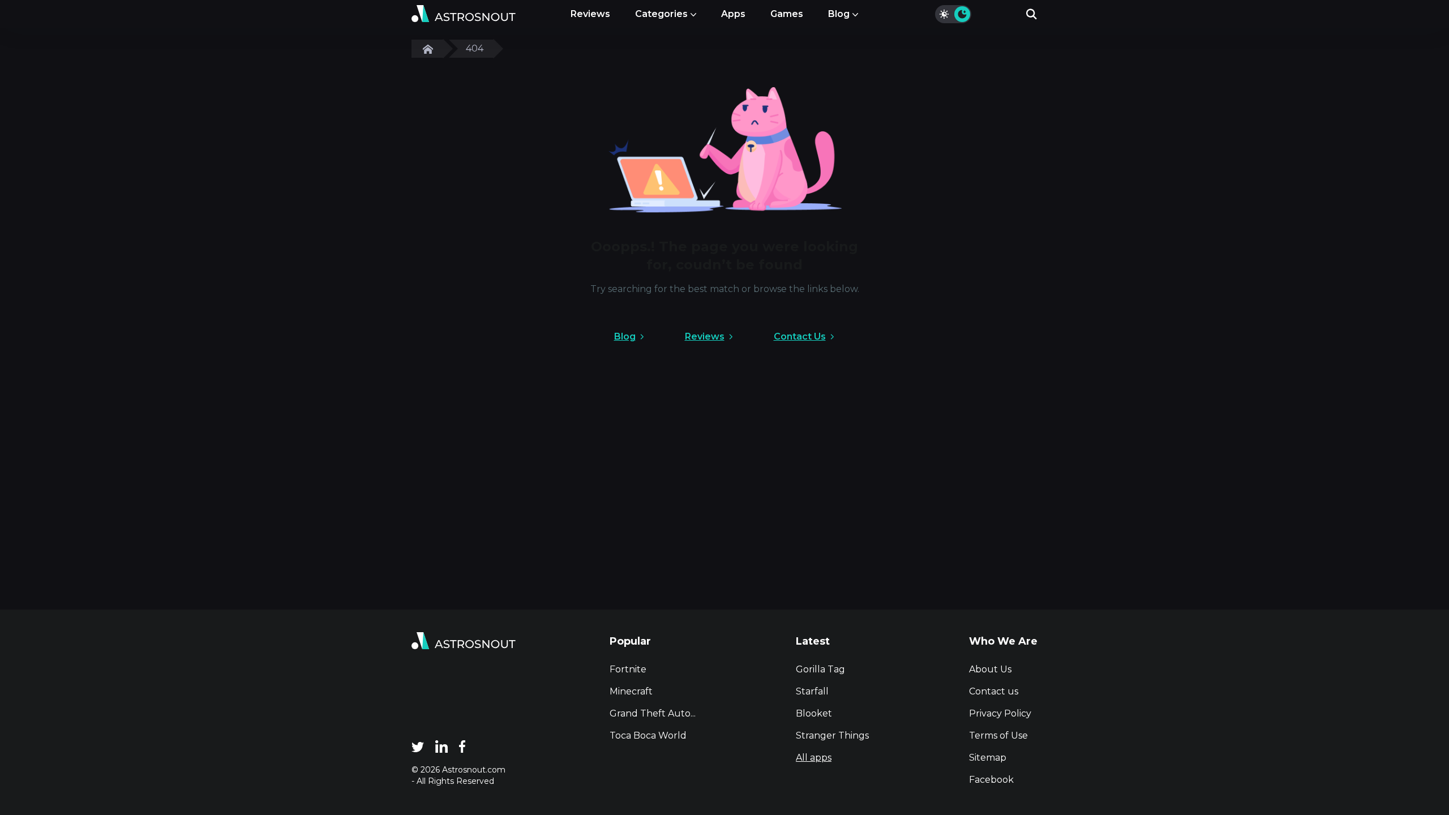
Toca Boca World (648, 735)
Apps (733, 13)
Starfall (812, 691)
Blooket (814, 713)
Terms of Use (998, 735)
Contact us (993, 691)
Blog (839, 13)
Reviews (590, 13)
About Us (990, 669)
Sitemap (987, 757)
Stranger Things (832, 735)
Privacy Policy (1000, 713)
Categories (661, 13)
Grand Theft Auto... (653, 713)
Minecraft (631, 691)
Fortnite (628, 669)
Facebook (991, 779)
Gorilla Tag (820, 669)
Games (786, 13)
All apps (813, 757)
